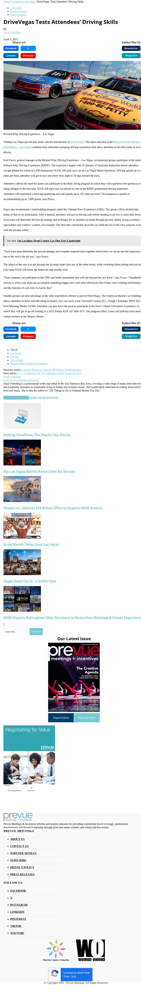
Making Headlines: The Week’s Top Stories (37, 434)
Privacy (66, 976)
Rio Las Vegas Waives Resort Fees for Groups (39, 471)
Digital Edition (61, 717)
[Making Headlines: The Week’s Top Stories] (22, 427)
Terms (73, 976)
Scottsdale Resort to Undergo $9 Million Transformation (50, 369)
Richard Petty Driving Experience (28, 363)
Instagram (19, 904)
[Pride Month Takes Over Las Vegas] (22, 537)
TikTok (15, 926)
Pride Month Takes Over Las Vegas (31, 544)
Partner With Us (23, 853)
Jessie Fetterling (12, 32)
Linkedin (17, 911)
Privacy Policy (22, 867)
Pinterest (18, 918)
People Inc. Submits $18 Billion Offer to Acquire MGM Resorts (52, 508)
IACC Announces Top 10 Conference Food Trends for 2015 (49, 373)
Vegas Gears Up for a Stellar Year (29, 581)
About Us (17, 839)
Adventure (16, 7)
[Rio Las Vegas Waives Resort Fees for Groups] (22, 464)
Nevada (14, 356)
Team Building (18, 14)
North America (18, 11)
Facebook (18, 890)
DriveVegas (77, 141)
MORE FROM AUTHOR (43, 398)
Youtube (17, 933)
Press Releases (22, 874)
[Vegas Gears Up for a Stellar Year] (22, 574)
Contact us (19, 846)
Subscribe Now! (87, 717)
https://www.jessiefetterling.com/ (21, 380)
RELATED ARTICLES (16, 398)
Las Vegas (15, 353)
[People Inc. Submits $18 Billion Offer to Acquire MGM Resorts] (22, 501)
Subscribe (18, 860)
